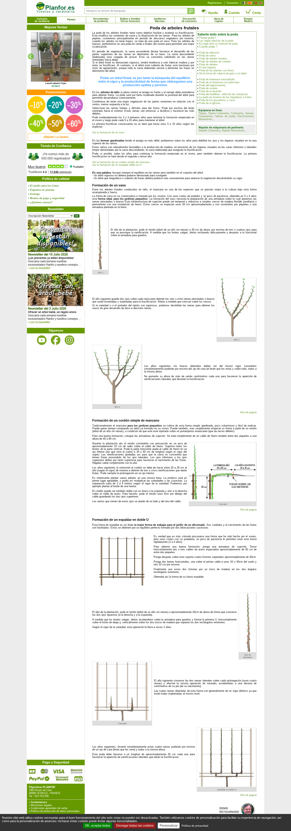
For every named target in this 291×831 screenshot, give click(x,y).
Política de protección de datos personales (55, 811)
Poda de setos (207, 55)
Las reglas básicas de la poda (216, 40)
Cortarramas (206, 116)
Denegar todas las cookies (135, 825)
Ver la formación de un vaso (108, 132)
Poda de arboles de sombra (215, 61)
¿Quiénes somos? (41, 202)
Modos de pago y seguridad (47, 198)
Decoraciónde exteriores (189, 20)
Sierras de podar (225, 116)
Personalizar (169, 825)
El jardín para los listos (44, 185)
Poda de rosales (208, 88)
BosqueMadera (248, 20)
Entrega (35, 194)
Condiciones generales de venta (49, 808)
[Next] (80, 56)
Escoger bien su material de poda (218, 43)
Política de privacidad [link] (195, 825)
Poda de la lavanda (210, 91)
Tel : (31, 796)
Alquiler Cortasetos (209, 130)
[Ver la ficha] (55, 57)
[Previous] (31, 56)
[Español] (249, 3)
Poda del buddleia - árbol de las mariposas (223, 94)
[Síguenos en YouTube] (42, 340)
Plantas (71, 19)
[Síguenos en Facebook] (56, 340)
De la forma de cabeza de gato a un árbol (222, 73)
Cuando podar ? (208, 46)
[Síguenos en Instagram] (69, 340)
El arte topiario (207, 67)
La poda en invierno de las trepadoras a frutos (225, 97)
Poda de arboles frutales (213, 58)
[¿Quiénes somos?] (55, 162)
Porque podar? (207, 37)
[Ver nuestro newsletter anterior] (55, 324)
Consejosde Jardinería (42, 20)
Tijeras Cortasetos (218, 113)
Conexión (232, 2)
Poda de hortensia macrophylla (217, 79)
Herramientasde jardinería (101, 20)
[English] (260, 3)
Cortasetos (237, 113)
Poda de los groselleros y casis (217, 100)
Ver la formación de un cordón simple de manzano (121, 162)
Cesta (256, 12)
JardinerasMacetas (160, 20)
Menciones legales (41, 805)
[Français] (244, 3)
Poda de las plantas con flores (216, 70)
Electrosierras (245, 116)
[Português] (254, 3)
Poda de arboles (208, 64)
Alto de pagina (248, 412)
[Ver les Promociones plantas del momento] (55, 139)
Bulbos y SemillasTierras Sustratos (130, 20)
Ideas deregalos (218, 20)
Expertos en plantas (42, 189)
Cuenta (234, 12)
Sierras (249, 113)
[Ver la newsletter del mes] (55, 270)
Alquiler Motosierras (233, 130)
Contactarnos (39, 802)
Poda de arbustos (209, 52)
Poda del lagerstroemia (212, 85)
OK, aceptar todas (97, 825)
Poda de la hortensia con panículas (219, 82)
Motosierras (205, 119)
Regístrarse (215, 2)
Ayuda (212, 12)
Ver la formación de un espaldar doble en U (117, 165)
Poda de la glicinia (209, 103)
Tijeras (202, 113)
